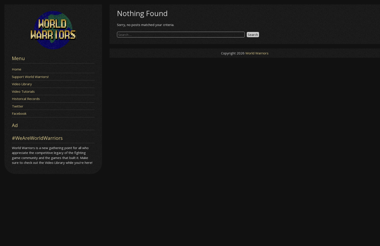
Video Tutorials (23, 91)
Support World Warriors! (30, 76)
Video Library (22, 84)
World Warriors (257, 53)
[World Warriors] (53, 48)
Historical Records (26, 98)
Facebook (19, 113)
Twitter (17, 106)
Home (16, 69)
